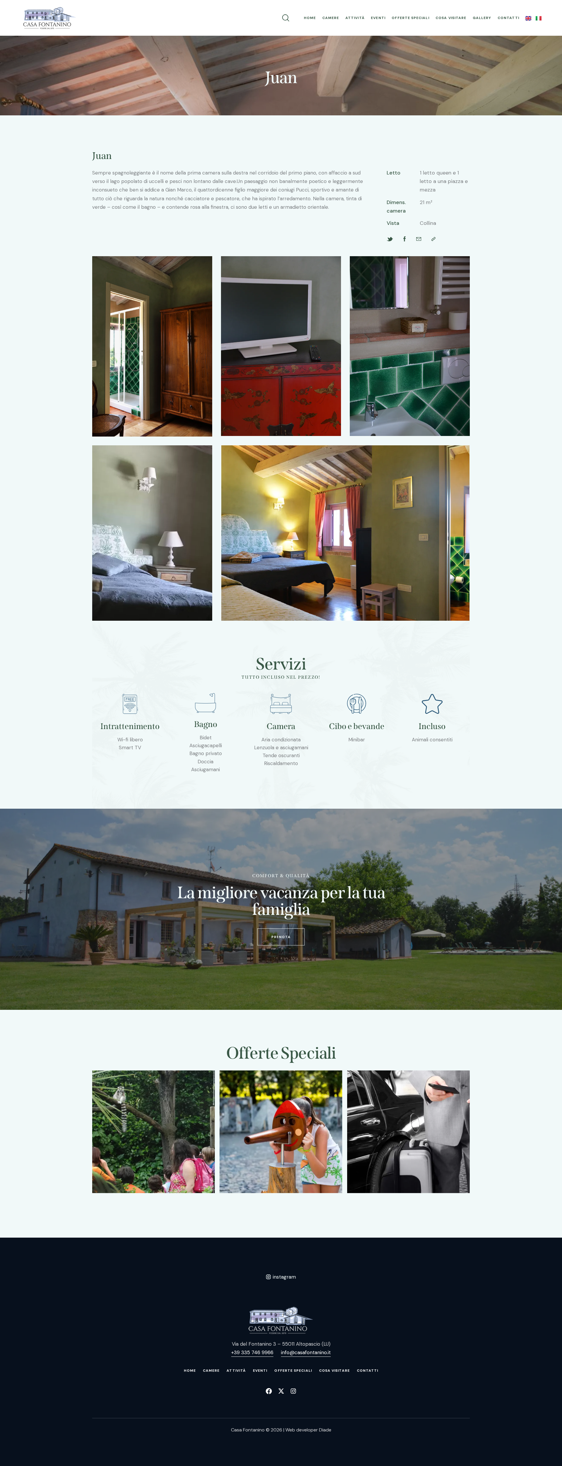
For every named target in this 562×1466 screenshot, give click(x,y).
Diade (325, 1430)
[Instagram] (293, 1391)
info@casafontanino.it (306, 1352)
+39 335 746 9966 (252, 1352)
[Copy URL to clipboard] (433, 239)
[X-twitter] (281, 1391)
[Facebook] (269, 1391)
